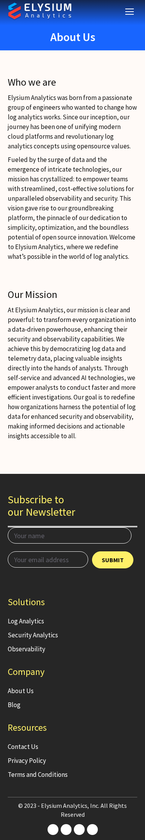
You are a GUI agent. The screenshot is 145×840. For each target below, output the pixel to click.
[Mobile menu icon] (129, 11)
